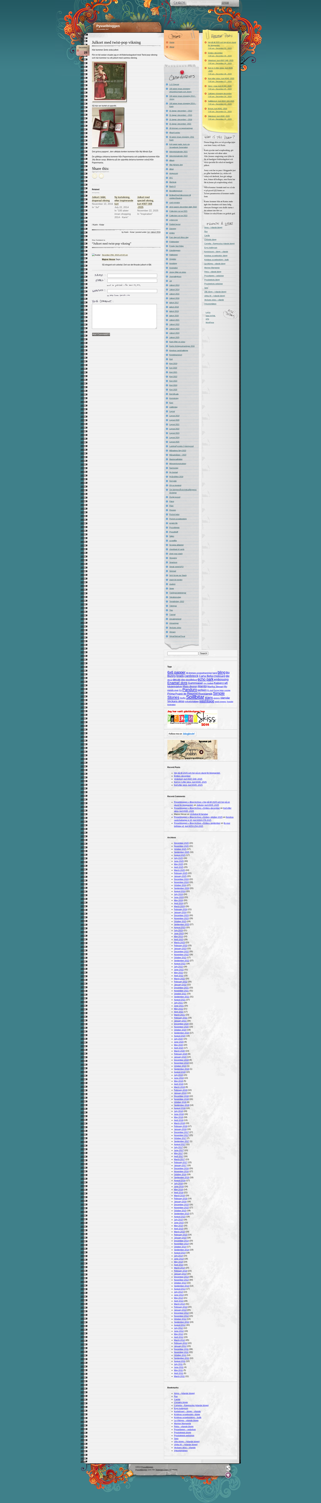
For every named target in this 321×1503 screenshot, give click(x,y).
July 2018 (178, 1111)
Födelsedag (174, 242)
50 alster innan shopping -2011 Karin (181, 138)
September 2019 (181, 1069)
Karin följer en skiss (177, 342)
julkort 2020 (174, 316)
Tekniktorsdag (175, 597)
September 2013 (181, 1286)
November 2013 (181, 1280)
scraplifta (173, 541)
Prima (171, 693)
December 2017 (181, 1132)
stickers (216, 698)
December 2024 (181, 879)
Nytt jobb (173, 481)
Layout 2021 (174, 424)
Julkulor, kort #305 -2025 (208, 805)
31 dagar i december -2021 (180, 124)
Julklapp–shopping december (220, 95)
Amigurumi (173, 173)
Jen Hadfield (208, 683)
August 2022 (180, 963)
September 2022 (181, 960)
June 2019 (179, 1078)
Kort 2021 (173, 372)
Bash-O (172, 186)
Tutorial (172, 615)
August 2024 (180, 891)
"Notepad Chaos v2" (163, 1470)
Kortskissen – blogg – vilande (216, 252)
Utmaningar (174, 623)
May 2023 (178, 936)
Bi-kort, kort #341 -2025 (220, 110)
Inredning (173, 263)
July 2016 (178, 1183)
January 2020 (180, 1057)
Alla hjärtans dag (176, 165)
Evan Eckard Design (228, 1475)
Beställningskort (175, 191)
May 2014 (178, 1262)
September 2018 (181, 1105)
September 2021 (181, 997)
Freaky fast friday (176, 246)
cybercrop (173, 220)
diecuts (177, 679)
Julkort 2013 (174, 285)
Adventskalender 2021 (178, 152)
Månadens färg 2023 (177, 451)
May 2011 (178, 1370)
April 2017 (178, 1156)
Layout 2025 (174, 442)
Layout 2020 (174, 420)
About (172, 47)
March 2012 (179, 1340)
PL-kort (210, 690)
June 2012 (179, 1331)
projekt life (173, 523)
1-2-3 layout (174, 84)
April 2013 (178, 1301)
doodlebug (191, 679)
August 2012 (180, 1325)
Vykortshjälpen (210, 304)
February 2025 (180, 873)
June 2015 (179, 1223)
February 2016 (180, 1198)
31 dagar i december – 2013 (180, 111)
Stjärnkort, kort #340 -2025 (220, 117)
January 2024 (180, 912)
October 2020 (180, 1030)
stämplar (225, 697)
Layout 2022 (174, 429)
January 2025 (180, 876)
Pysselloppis (174, 527)
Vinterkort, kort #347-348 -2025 (220, 61)
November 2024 (181, 882)
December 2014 (181, 1241)
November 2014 (181, 1244)
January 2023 (180, 948)
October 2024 (180, 885)
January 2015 (180, 1238)
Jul (148, 232)
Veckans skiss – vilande (214, 300)
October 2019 (180, 1066)
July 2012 (178, 1328)
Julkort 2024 (174, 333)
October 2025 (180, 849)
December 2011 (181, 1349)
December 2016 (181, 1168)
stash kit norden (175, 580)
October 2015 (180, 1210)
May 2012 (178, 1334)
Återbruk (172, 182)
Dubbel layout (174, 224)
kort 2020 (173, 368)
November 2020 (181, 1027)
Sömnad (172, 571)
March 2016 (179, 1195)
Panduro (189, 689)
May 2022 (178, 972)
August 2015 (180, 1216)
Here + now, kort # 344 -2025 (220, 87)
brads (180, 676)
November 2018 (181, 1099)
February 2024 (180, 909)
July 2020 (178, 1039)
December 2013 (181, 1277)
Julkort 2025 (174, 337)
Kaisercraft (221, 683)
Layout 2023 (174, 433)
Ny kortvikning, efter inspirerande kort (124, 200)
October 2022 (180, 957)
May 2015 (178, 1226)
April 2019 (178, 1084)
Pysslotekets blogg (212, 280)
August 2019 (180, 1072)
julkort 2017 (174, 303)
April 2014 (178, 1265)
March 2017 (179, 1159)
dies (183, 679)
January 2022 (180, 985)
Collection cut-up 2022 (178, 216)
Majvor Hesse (108, 259)
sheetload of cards (176, 549)
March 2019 (179, 1087)
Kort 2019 (173, 363)
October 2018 (180, 1102)
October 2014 (180, 1247)
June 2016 (179, 1186)
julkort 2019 (174, 311)
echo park (205, 679)
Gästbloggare (174, 250)
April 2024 (178, 903)
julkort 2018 (174, 307)
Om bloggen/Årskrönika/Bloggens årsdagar (183, 491)
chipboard (219, 676)
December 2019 (181, 1060)
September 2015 (181, 1213)
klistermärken (174, 686)
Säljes (171, 536)
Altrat (171, 169)
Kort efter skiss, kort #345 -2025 (221, 79)
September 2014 (181, 1250)
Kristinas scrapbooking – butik (216, 260)
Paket (171, 501)
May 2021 (178, 1009)
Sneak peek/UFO (176, 567)
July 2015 (178, 1219)
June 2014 (179, 1259)
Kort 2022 (173, 377)
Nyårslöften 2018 (176, 477)
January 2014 (180, 1274)
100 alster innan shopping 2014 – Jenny (182, 97)
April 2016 (178, 1192)
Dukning (172, 229)
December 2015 (181, 1204)
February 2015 (180, 1235)
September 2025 (181, 852)
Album (171, 160)
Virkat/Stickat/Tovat (177, 636)
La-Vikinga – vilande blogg (214, 264)
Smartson (173, 562)
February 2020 (180, 1054)
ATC (171, 178)
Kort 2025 (173, 390)
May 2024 (178, 900)
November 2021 (181, 991)
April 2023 (178, 939)
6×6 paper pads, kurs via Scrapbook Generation (179, 145)
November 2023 (181, 918)
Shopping (173, 558)
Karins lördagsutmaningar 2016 (182, 346)
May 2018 (178, 1117)
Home (172, 42)
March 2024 (179, 906)
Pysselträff (173, 532)
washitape (206, 701)
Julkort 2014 (174, 290)
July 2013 (178, 1292)
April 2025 (178, 867)
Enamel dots (177, 683)
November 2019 (181, 1063)
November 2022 (181, 954)
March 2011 (179, 1376)
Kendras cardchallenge (178, 350)
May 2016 (178, 1189)
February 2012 (180, 1343)
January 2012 (180, 1346)
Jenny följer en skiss (177, 272)
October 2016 (180, 1174)
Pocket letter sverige (222, 690)
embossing (221, 679)
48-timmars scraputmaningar (181, 128)
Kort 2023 (173, 381)
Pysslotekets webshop (213, 284)
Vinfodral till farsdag (199, 814)
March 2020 (179, 1051)
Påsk (171, 506)
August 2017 (180, 1144)
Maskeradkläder (176, 459)
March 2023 (179, 942)
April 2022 (178, 975)
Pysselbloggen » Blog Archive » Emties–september (197, 823)
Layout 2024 (174, 437)
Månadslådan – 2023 (177, 455)
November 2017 (181, 1135)
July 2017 (178, 1147)
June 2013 (179, 1295)
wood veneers (220, 702)
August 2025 (180, 855)
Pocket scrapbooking (178, 519)
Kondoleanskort (175, 355)
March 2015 (179, 1232)
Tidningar (173, 606)
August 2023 (180, 927)
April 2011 (178, 1373)
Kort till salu (174, 394)
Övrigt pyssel (174, 497)
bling (221, 672)
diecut (169, 680)
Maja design (190, 686)
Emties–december (220, 54)
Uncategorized (175, 619)
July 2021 (178, 1003)
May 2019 (178, 1081)
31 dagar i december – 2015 (180, 115)
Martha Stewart (215, 686)
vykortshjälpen (192, 701)
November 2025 (181, 846)
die (227, 676)
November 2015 (181, 1207)
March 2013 (179, 1304)
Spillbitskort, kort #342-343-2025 (221, 102)
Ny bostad (173, 472)
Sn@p (183, 698)
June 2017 (179, 1150)
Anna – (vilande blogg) (213, 227)
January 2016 (180, 1201)
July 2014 (178, 1256)
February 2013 (180, 1307)
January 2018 (180, 1129)
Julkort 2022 (174, 324)
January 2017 (180, 1165)
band (214, 673)
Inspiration (173, 268)
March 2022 (179, 979)
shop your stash (176, 554)
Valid (211, 316)
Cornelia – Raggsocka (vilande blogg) (219, 243)
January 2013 (180, 1310)
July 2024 (178, 894)
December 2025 (181, 843)
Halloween (173, 255)
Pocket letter (174, 514)
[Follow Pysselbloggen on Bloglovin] (181, 735)
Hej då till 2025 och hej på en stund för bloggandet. (222, 45)
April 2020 (178, 1048)
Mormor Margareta (212, 268)
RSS (130, 1473)
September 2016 (181, 1177)
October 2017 (180, 1138)
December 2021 (181, 988)
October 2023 (180, 921)
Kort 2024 (173, 385)
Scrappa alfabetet (176, 545)
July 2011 (178, 1364)
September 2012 (181, 1322)
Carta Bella (206, 676)
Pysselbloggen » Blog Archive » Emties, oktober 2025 (198, 817)
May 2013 (178, 1298)
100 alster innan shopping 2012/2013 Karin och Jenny (180, 90)
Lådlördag (173, 407)
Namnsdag (173, 468)
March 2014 (179, 1268)
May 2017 (178, 1153)
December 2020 (181, 1024)
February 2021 (180, 1018)
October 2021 (180, 994)
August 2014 (180, 1253)
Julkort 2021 (174, 320)
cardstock (191, 676)
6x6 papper (176, 672)
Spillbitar (195, 697)
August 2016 (180, 1180)
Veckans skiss (175, 628)
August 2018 (180, 1108)
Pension (172, 510)
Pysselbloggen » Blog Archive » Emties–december (197, 808)
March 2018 (179, 1123)
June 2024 (179, 897)
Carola (207, 235)
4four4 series (174, 133)
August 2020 (180, 1036)
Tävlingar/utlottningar (177, 593)
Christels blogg (210, 239)
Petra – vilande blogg (212, 272)
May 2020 (178, 1045)
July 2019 (178, 1075)
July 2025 (178, 858)
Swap (171, 588)
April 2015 (178, 1229)
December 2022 (181, 951)
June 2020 (179, 1042)
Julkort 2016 (155, 232)
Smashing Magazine (228, 1468)
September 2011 (181, 1358)
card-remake (174, 202)
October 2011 (180, 1355)
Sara (206, 288)
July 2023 (178, 930)
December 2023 (181, 915)
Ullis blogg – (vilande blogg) (215, 292)
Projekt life (181, 693)
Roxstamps (205, 693)
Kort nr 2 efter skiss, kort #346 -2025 (220, 71)
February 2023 (180, 945)
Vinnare (172, 632)
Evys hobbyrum (210, 248)
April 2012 (178, 1337)
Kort (171, 359)
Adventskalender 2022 (178, 156)
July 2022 (178, 966)
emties (172, 233)
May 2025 (178, 864)
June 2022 (179, 969)
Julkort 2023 (174, 329)
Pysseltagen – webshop (214, 276)
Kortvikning (173, 398)
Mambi (202, 686)
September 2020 (181, 1033)
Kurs (171, 403)
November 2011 (181, 1352)
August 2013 (180, 1289)
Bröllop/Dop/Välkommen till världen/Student (180, 196)
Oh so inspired (175, 485)
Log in (208, 312)
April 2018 (178, 1120)
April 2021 (178, 1012)
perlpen (202, 690)
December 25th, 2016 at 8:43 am (115, 255)
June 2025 (179, 861)
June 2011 (179, 1367)
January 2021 (180, 1021)
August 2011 (179, 1361)
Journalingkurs (175, 276)
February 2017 (180, 1162)
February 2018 (180, 1126)
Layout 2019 (174, 416)
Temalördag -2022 (176, 601)
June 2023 (179, 933)
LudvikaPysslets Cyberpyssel (181, 446)
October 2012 (180, 1319)
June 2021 (179, 1006)
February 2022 (180, 982)
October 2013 (180, 1283)
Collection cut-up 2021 (178, 211)
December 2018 (181, 1096)
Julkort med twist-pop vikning (116, 42)
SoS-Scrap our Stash (178, 575)
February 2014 (180, 1271)
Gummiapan (195, 683)
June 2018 (179, 1114)
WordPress (210, 322)
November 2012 (181, 1316)
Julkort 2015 (174, 294)
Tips (171, 610)
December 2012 (181, 1313)
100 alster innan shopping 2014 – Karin (182, 104)
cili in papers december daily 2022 (183, 207)
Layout (172, 411)
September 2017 (181, 1141)
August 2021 (180, 1000)
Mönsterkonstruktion (177, 464)
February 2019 (180, 1090)
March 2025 (179, 870)
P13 (180, 690)
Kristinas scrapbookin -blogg (215, 256)
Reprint (192, 693)
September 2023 (181, 924)
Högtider (172, 259)
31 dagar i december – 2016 (180, 119)
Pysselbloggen (108, 26)
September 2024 (181, 888)
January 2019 (180, 1093)
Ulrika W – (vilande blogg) (214, 296)
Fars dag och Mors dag (178, 237)
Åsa (205, 231)
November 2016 (181, 1171)
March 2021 (179, 1015)
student (172, 584)
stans (209, 697)
